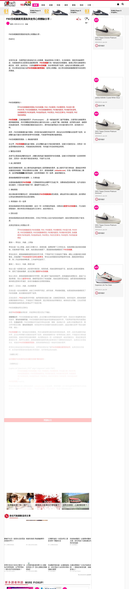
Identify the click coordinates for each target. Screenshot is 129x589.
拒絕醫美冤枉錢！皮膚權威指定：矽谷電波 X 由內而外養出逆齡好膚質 (58, 567)
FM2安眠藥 (13, 120)
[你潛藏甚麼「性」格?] (20, 501)
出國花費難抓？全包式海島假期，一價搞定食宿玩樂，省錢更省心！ (80, 567)
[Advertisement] (48, 46)
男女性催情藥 (39, 389)
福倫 (26, 24)
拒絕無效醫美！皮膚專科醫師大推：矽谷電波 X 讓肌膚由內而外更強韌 (80, 541)
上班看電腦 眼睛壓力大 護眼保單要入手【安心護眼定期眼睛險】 (36, 567)
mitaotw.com (60, 170)
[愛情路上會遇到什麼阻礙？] (48, 501)
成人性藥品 (50, 389)
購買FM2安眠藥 (69, 206)
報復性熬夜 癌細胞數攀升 (35, 539)
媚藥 (29, 389)
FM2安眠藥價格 (45, 194)
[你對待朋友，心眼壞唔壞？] (75, 501)
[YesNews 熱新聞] (9, 6)
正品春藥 (22, 389)
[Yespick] (26, 5)
